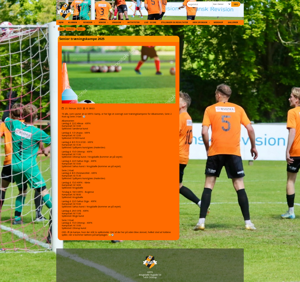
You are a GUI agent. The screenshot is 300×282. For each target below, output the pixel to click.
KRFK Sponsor (200, 22)
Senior (102, 22)
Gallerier (233, 22)
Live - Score (150, 22)
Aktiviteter (133, 22)
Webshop (218, 22)
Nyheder (87, 22)
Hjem (61, 22)
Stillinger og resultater (174, 22)
